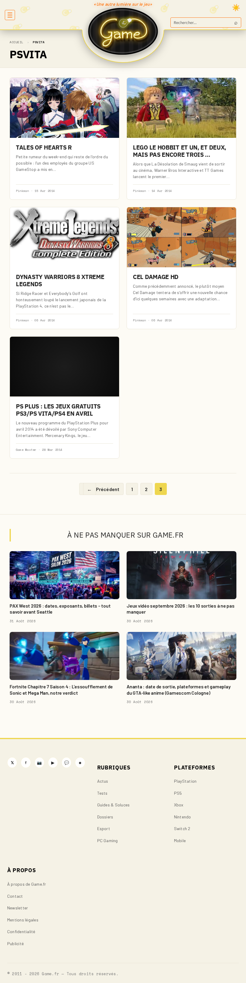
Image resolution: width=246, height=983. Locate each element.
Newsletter (17, 907)
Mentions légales (22, 919)
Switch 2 (182, 828)
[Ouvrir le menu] (10, 15)
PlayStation (185, 781)
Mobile (180, 840)
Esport (103, 828)
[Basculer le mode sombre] (236, 7)
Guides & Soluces (113, 804)
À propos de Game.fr (26, 884)
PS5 (178, 793)
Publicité (15, 943)
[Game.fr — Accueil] (123, 31)
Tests (102, 793)
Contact (15, 896)
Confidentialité (21, 931)
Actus (102, 781)
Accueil (16, 42)
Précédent (103, 489)
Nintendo (182, 816)
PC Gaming (107, 840)
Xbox (179, 804)
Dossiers (105, 816)
